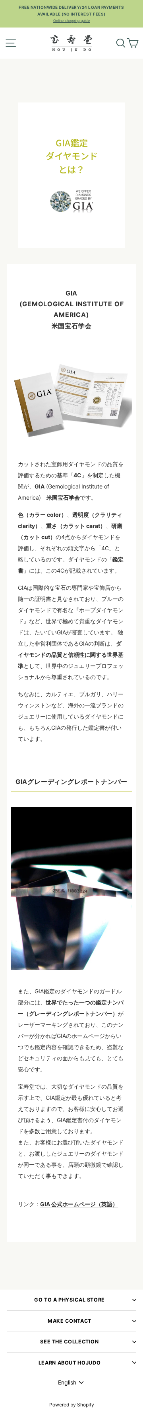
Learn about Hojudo (69, 1363)
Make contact (69, 1321)
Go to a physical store (69, 1300)
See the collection (69, 1342)
